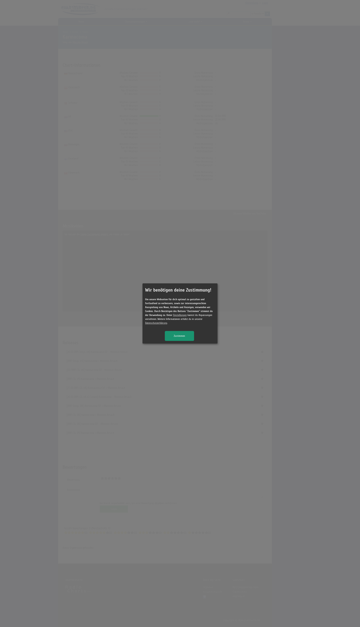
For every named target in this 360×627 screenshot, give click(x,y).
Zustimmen (179, 336)
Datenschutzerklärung (156, 323)
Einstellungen (180, 315)
